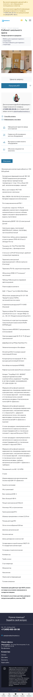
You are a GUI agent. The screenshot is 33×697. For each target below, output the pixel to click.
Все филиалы (5, 648)
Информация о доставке (12, 119)
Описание (7, 161)
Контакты (4, 660)
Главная (3, 28)
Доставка (4, 657)
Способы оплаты (10, 116)
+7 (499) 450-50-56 (9, 109)
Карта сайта (5, 662)
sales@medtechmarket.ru (22, 111)
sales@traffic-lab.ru (11, 14)
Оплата (3, 655)
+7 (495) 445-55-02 (9, 12)
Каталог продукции (13, 28)
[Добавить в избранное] (30, 86)
